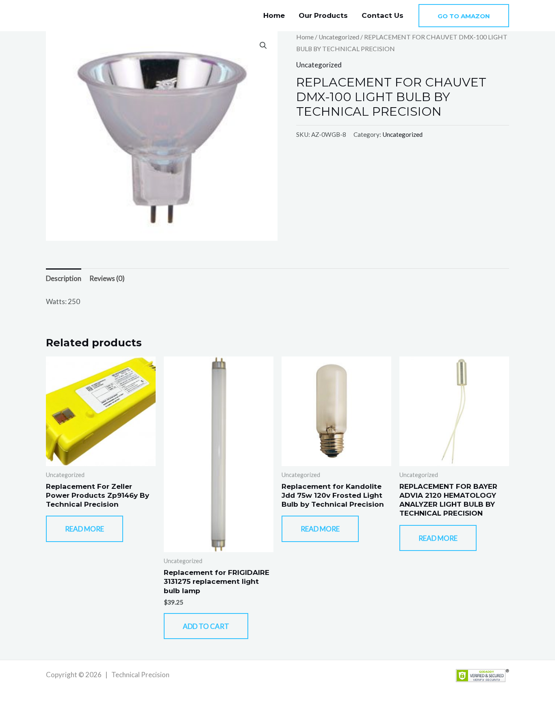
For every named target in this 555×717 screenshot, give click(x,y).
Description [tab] (63, 278)
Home (274, 15)
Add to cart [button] (206, 626)
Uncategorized (339, 37)
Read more (84, 529)
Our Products (323, 15)
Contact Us (382, 15)
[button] (463, 15)
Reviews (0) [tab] (107, 278)
